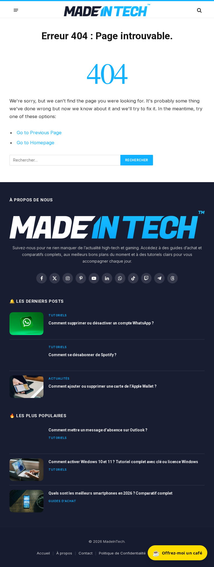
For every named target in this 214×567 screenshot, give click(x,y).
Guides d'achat (62, 501)
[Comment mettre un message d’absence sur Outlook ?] (26, 438)
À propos (64, 553)
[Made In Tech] (107, 10)
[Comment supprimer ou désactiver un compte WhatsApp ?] (26, 323)
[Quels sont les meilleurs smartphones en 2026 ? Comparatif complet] (26, 501)
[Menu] (16, 10)
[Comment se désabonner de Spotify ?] (26, 355)
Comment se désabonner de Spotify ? (82, 355)
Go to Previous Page (39, 132)
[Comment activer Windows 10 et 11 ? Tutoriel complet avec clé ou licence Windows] (26, 469)
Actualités (58, 378)
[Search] (199, 10)
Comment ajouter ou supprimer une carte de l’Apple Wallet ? (102, 386)
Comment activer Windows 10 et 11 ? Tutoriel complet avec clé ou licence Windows (123, 462)
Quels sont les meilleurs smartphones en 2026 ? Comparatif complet (110, 493)
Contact (86, 553)
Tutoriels (57, 315)
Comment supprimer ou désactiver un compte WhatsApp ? (101, 323)
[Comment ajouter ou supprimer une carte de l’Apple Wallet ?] (26, 386)
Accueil (43, 553)
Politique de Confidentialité (122, 553)
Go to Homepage (35, 142)
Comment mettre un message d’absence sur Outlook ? (97, 430)
